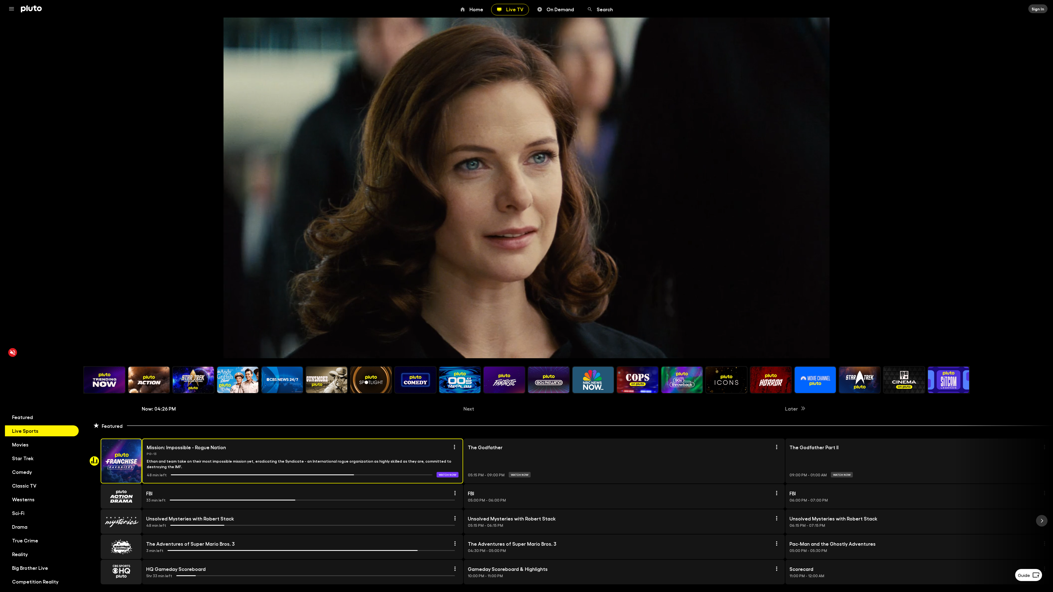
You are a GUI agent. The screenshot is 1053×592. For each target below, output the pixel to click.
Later (791, 408)
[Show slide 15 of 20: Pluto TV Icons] (726, 380)
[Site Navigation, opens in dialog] (13, 9)
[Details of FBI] (455, 493)
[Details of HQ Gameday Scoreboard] (455, 569)
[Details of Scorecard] (1044, 569)
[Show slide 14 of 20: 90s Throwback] (682, 380)
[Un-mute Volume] (12, 352)
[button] (115, 461)
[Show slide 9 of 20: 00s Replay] (460, 380)
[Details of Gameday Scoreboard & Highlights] (776, 569)
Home (476, 9)
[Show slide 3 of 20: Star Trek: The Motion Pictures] (193, 380)
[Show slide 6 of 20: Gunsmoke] (326, 380)
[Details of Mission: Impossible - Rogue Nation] (454, 447)
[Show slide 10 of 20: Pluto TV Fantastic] (504, 380)
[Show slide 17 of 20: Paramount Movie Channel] (815, 380)
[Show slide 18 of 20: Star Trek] (860, 380)
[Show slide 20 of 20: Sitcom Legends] (948, 380)
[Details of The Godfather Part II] (1044, 447)
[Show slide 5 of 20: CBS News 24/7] (282, 380)
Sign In (1038, 9)
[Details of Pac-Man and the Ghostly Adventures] (1044, 543)
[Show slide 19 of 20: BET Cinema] (904, 380)
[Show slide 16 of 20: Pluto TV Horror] (771, 380)
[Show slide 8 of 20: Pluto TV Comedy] (415, 380)
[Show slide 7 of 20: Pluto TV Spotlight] (371, 380)
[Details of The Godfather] (776, 447)
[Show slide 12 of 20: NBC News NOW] (593, 380)
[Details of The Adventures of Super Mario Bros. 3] (455, 543)
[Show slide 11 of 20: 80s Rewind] (549, 380)
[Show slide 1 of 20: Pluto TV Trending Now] (104, 380)
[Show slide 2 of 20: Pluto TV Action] (149, 380)
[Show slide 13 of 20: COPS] (637, 380)
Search (605, 9)
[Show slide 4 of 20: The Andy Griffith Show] (238, 380)
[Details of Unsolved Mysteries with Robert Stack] (455, 518)
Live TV (514, 9)
